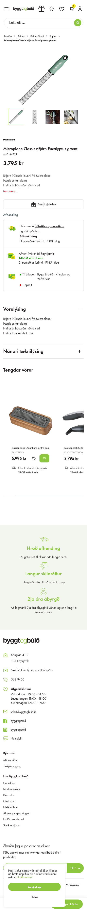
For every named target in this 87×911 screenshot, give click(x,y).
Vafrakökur (73, 885)
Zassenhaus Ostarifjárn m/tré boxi (30, 448)
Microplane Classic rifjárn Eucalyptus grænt (30, 40)
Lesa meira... (10, 191)
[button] (6, 8)
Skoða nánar (25, 877)
